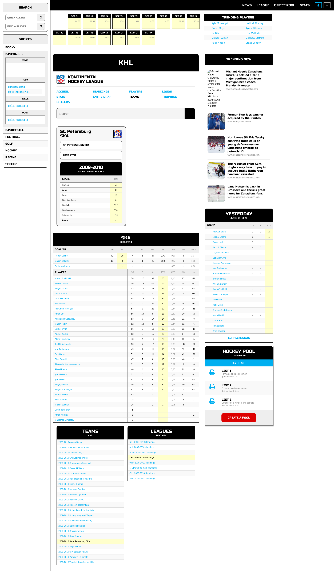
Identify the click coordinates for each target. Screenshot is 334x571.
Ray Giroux (60, 354)
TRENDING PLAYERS (238, 17)
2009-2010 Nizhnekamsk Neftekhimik (76, 510)
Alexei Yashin (61, 283)
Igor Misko (60, 379)
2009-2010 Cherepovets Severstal (74, 463)
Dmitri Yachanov (62, 266)
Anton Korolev (61, 415)
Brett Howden (219, 331)
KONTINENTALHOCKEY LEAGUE (85, 79)
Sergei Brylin (61, 329)
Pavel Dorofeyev (220, 294)
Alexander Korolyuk (64, 309)
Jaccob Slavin (219, 247)
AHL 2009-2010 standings (141, 447)
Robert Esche (61, 256)
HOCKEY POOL (239, 351)
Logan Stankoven (221, 252)
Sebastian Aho (219, 258)
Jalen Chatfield (220, 289)
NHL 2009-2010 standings (141, 442)
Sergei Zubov (61, 288)
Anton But (59, 314)
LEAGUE (263, 5)
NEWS (247, 5)
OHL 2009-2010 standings (141, 473)
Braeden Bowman (221, 273)
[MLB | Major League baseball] (12, 70)
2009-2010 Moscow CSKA (71, 500)
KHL (125, 62)
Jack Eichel (218, 305)
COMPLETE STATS (239, 337)
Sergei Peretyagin (63, 389)
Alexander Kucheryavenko (67, 364)
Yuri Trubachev (62, 349)
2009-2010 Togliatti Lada (70, 546)
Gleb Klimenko (62, 298)
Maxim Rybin (61, 324)
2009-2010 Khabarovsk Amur (72, 473)
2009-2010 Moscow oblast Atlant (73, 505)
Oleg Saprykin (61, 359)
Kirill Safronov (61, 399)
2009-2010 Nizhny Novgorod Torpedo (76, 515)
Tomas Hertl (218, 326)
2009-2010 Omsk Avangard (71, 531)
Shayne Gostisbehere (223, 310)
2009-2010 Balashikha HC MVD (73, 447)
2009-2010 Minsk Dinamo (70, 484)
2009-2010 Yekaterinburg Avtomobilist (76, 562)
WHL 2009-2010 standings (142, 478)
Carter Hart (218, 320)
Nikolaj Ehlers (219, 237)
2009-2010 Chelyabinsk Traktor (73, 458)
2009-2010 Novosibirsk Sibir (71, 526)
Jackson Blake (219, 232)
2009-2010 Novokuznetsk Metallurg (75, 520)
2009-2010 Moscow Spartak (71, 489)
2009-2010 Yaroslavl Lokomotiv (73, 557)
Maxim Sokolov (62, 261)
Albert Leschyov (62, 339)
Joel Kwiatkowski (63, 344)
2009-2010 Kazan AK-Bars (71, 468)
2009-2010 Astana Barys (70, 442)
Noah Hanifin (219, 315)
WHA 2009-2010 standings (142, 463)
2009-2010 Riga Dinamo (70, 536)
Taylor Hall (218, 242)
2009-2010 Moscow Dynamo (72, 494)
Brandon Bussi (219, 279)
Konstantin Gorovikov (65, 319)
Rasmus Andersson (222, 263)
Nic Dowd (217, 299)
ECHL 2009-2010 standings (142, 452)
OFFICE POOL (284, 5)
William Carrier (220, 284)
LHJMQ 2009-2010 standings (143, 468)
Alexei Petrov (61, 369)
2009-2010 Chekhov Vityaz (71, 452)
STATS (305, 5)
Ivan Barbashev (220, 268)
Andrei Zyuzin (61, 334)
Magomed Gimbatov (64, 420)
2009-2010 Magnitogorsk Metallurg (75, 479)
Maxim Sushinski (63, 278)
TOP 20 (211, 225)
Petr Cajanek (61, 293)
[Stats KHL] (61, 79)
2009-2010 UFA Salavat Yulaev (73, 552)
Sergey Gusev (61, 384)
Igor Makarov (61, 374)
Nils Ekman (60, 303)
